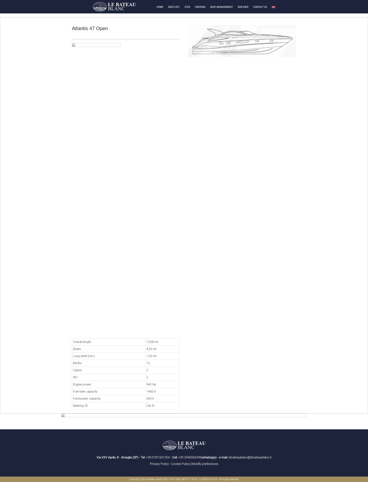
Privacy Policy (159, 464)
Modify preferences (205, 464)
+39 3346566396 (189, 457)
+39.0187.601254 (158, 457)
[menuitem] (162, 7)
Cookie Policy (180, 464)
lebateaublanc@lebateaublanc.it (249, 457)
